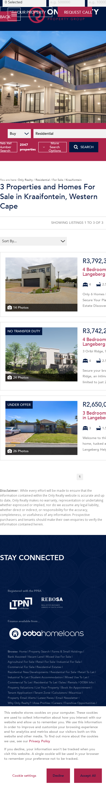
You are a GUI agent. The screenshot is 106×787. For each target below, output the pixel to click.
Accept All (88, 775)
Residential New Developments (28, 672)
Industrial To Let (18, 677)
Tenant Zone (42, 693)
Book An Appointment (76, 688)
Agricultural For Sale (21, 662)
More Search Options (55, 147)
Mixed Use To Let (76, 677)
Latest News (46, 698)
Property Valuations (20, 688)
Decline (58, 775)
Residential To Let (45, 682)
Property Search (39, 652)
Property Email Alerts (22, 698)
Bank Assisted (17, 657)
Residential (43, 180)
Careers (57, 703)
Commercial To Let (20, 682)
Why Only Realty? (19, 703)
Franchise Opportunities (79, 703)
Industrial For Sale (69, 662)
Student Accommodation (47, 677)
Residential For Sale (63, 672)
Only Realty (25, 180)
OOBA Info (87, 682)
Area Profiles (41, 703)
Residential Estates (49, 667)
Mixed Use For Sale (58, 657)
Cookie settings (24, 775)
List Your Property (47, 688)
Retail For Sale (45, 662)
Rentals (72, 682)
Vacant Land (36, 657)
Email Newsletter (67, 698)
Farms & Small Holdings (67, 652)
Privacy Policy (39, 741)
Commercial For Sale (21, 667)
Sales (62, 682)
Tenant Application (20, 693)
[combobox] (30, 241)
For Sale (57, 180)
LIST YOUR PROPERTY (26, 12)
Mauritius (75, 693)
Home (23, 652)
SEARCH (87, 147)
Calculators (59, 693)
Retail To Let (86, 672)
